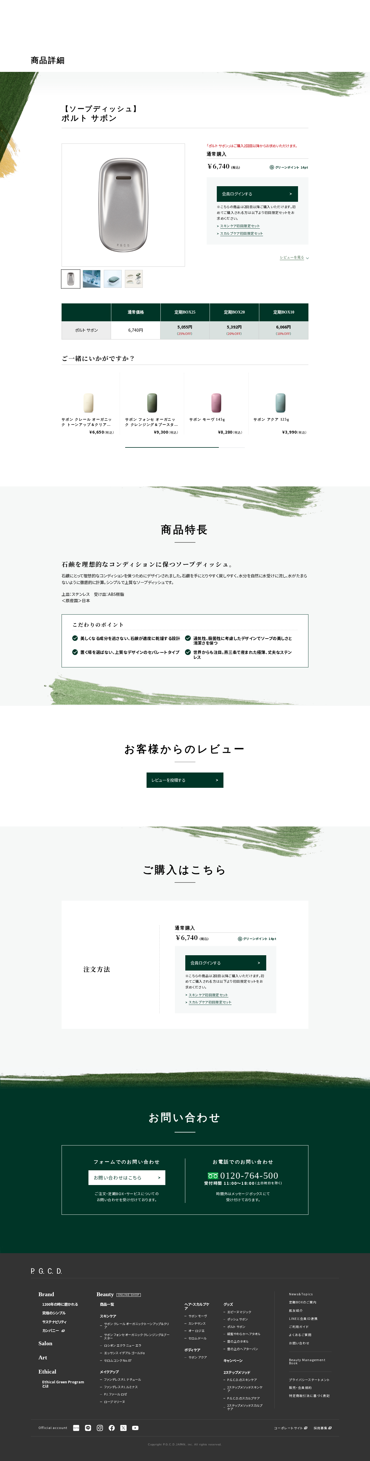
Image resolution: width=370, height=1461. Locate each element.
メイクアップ (109, 1372)
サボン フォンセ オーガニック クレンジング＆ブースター (137, 1336)
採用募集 (321, 1428)
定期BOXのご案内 (303, 1302)
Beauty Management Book (307, 1362)
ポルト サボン (236, 1326)
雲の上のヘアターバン (242, 1349)
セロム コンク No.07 (118, 1360)
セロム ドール (197, 1338)
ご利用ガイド (299, 1326)
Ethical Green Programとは (63, 1384)
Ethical (47, 1372)
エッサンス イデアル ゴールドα (124, 1353)
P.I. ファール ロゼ (115, 1394)
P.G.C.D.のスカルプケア (243, 1398)
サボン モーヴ (197, 1316)
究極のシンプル (54, 1313)
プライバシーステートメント (309, 1380)
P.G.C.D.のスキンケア (242, 1380)
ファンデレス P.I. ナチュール (122, 1379)
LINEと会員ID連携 (303, 1318)
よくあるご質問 (300, 1335)
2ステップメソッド (236, 1372)
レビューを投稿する (168, 780)
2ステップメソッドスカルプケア (244, 1407)
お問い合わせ (299, 1343)
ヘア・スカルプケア (196, 1306)
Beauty (105, 1294)
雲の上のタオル (238, 1341)
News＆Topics (301, 1294)
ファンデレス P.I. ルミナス (121, 1387)
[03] (112, 279)
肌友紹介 (296, 1310)
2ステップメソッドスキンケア (244, 1389)
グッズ (228, 1304)
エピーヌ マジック (239, 1312)
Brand (46, 1294)
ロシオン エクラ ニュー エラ (122, 1345)
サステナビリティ (54, 1322)
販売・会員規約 (300, 1387)
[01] (70, 279)
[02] (91, 279)
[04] (134, 279)
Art (42, 1357)
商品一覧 (107, 1304)
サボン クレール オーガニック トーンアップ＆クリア (136, 1325)
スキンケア (108, 1316)
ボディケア (192, 1350)
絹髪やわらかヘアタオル (243, 1334)
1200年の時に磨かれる (60, 1304)
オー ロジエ (196, 1331)
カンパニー (50, 1330)
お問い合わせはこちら (118, 1177)
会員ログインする (237, 194)
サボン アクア (197, 1357)
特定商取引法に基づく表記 (309, 1395)
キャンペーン (233, 1361)
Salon (45, 1343)
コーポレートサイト (289, 1428)
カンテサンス (197, 1323)
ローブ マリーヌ (114, 1402)
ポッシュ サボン (237, 1319)
